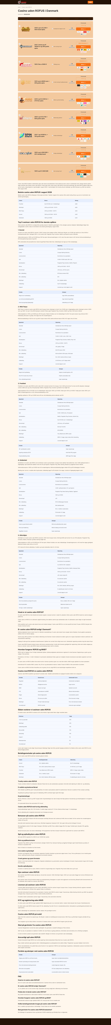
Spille (90, 2)
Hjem (19, 7)
